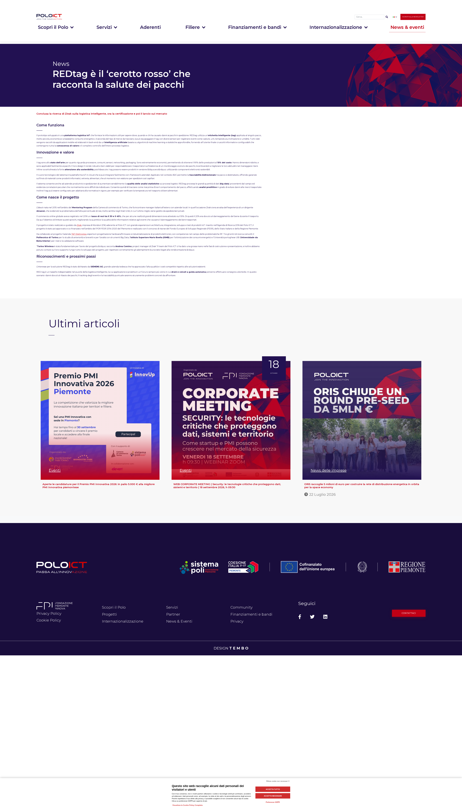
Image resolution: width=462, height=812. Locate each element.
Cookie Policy (48, 620)
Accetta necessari (273, 796)
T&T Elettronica (78, 234)
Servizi (104, 27)
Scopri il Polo (53, 27)
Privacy (236, 621)
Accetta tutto (273, 789)
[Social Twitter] (312, 616)
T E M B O (238, 648)
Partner (173, 614)
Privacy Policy (48, 613)
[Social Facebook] (299, 616)
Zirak (79, 225)
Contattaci (409, 613)
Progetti (109, 614)
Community (241, 607)
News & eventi (407, 27)
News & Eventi (179, 621)
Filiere (192, 27)
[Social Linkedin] (325, 616)
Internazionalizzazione (335, 27)
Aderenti (150, 27)
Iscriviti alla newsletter (413, 17)
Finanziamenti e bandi (254, 27)
